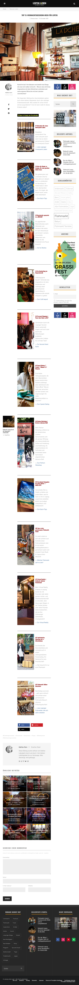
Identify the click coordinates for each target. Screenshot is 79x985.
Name (5, 877)
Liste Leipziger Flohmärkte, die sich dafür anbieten (41, 710)
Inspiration (27, 735)
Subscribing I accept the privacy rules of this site (63, 301)
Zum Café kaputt (42, 299)
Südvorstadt (7, 952)
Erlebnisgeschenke (9, 735)
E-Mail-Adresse (7, 886)
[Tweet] (8, 109)
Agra (72, 207)
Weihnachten (41, 735)
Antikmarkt (59, 189)
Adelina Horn (8, 92)
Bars (56, 197)
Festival (15, 918)
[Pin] (8, 113)
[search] (73, 104)
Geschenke (19, 735)
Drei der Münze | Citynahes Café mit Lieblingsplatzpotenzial (69, 162)
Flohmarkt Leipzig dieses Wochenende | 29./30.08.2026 (69, 171)
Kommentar (6, 857)
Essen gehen (65, 197)
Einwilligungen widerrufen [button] (69, 980)
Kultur (5, 931)
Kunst (12, 931)
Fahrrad (69, 189)
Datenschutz (34, 980)
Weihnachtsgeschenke (10, 738)
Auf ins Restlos (41, 248)
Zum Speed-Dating (43, 404)
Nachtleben (6, 943)
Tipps (34, 735)
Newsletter (21, 980)
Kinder (15, 927)
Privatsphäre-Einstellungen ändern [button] (68, 981)
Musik (18, 935)
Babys (57, 221)
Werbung (28, 980)
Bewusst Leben (34, 18)
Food (14, 923)
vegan (16, 956)
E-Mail (56, 294)
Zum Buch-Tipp (42, 198)
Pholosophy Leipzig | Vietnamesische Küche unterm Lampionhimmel (69, 143)
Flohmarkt (61, 216)
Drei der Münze (60, 193)
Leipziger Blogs (8, 935)
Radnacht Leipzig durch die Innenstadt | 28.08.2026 (8, 431)
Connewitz (6, 918)
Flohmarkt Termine (63, 226)
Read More (7, 435)
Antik (57, 202)
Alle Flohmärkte (61, 206)
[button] (24, 725)
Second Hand (16, 947)
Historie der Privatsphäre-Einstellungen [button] (54, 980)
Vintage (5, 960)
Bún (70, 202)
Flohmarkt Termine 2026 (63, 211)
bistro (63, 202)
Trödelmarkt (7, 956)
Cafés (70, 193)
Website (30, 886)
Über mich (15, 980)
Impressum (41, 980)
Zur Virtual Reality (42, 622)
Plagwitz (5, 947)
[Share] (8, 104)
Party (15, 943)
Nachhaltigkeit (7, 939)
